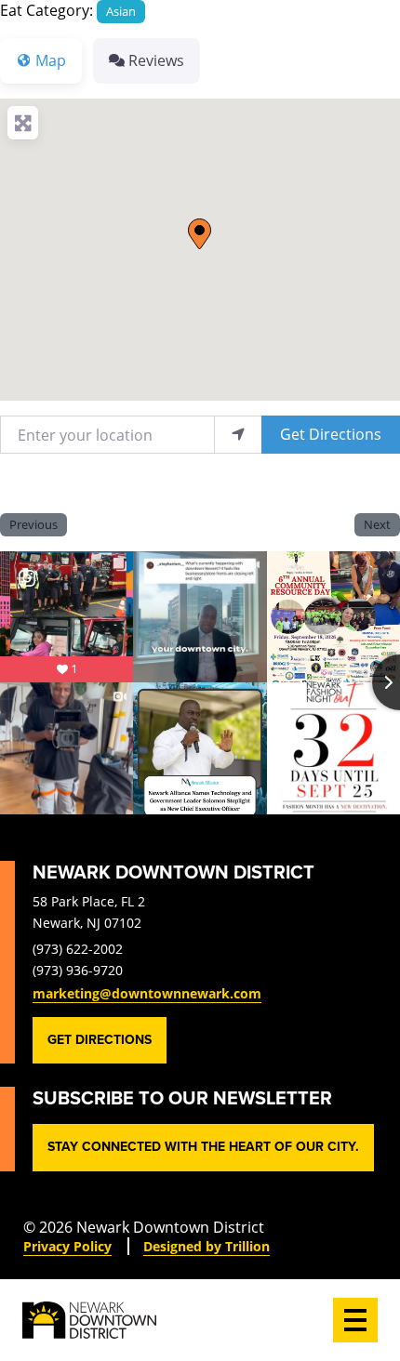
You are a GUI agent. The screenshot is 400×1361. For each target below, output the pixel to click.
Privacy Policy (67, 1246)
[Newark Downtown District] (89, 1320)
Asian (121, 11)
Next (377, 524)
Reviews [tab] (156, 60)
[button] (199, 234)
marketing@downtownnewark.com (147, 993)
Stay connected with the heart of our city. (203, 1146)
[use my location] (238, 435)
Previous (33, 524)
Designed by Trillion (206, 1246)
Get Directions (330, 433)
